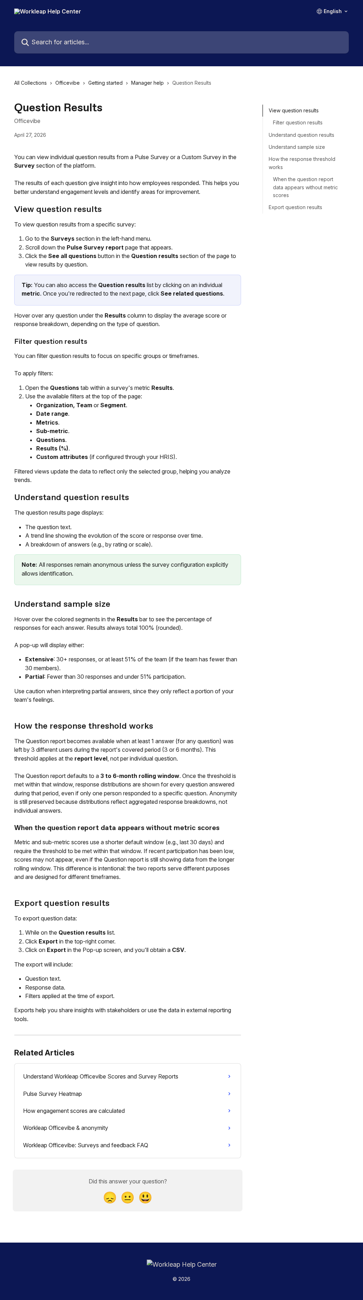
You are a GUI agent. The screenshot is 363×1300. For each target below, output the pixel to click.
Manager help (147, 83)
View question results (294, 110)
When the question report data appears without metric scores (305, 187)
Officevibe (67, 83)
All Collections (30, 83)
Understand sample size (297, 147)
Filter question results (298, 122)
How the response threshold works (302, 163)
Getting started (105, 83)
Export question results (295, 207)
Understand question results (301, 135)
